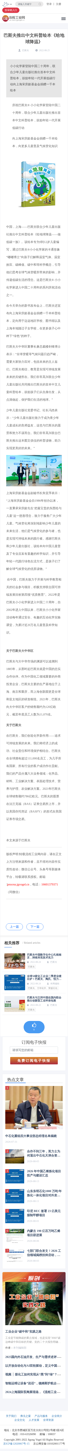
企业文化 (19, 1420)
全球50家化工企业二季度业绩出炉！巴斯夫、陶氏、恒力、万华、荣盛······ (44, 978)
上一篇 (14, 926)
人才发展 (34, 1420)
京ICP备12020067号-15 (16, 1443)
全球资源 (48, 1420)
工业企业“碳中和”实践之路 (23, 1331)
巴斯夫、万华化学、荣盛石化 (42, 988)
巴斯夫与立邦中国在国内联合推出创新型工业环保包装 (44, 999)
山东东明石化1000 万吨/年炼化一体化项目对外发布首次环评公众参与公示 (44, 1193)
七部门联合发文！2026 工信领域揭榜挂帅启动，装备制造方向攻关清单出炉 (44, 1253)
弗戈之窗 (25, 1416)
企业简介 (57, 1416)
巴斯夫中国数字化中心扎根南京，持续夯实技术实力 (44, 956)
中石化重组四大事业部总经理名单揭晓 (31, 1136)
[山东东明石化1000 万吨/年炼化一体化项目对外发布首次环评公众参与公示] (14, 1196)
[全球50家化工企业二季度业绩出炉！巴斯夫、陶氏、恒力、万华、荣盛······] (14, 982)
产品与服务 (41, 1416)
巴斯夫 (31, 966)
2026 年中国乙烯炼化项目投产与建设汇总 (44, 1173)
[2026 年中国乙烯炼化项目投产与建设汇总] (14, 1176)
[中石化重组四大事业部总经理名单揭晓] (34, 1107)
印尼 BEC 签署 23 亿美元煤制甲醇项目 (44, 1213)
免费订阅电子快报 (34, 1060)
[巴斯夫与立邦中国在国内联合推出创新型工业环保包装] (14, 1004)
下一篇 (34, 926)
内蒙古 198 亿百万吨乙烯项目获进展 (43, 1233)
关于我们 (11, 1416)
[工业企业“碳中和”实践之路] (34, 1303)
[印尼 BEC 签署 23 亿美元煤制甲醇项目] (14, 1216)
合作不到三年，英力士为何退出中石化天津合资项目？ (43, 1154)
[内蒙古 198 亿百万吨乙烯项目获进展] (14, 1236)
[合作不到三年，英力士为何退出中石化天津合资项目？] (14, 1156)
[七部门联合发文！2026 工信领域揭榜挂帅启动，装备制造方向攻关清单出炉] (14, 1256)
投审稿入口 (11, 10)
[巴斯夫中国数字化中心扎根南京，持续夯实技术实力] (14, 961)
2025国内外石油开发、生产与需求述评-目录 (34, 1357)
